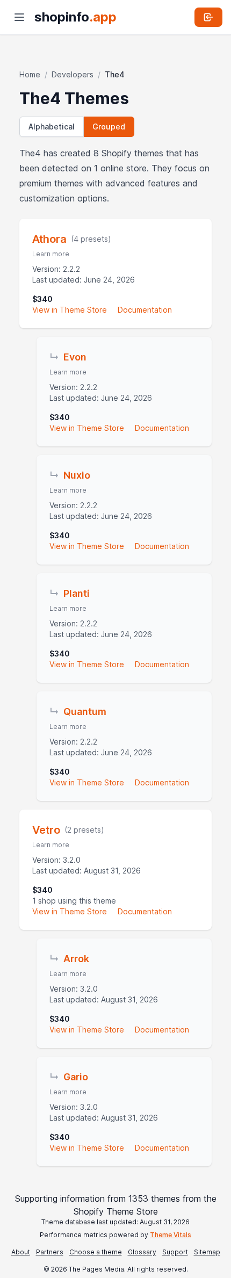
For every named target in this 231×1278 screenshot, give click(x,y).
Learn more (50, 254)
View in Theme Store (69, 309)
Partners (49, 1252)
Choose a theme (95, 1252)
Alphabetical (51, 126)
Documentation (145, 309)
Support (175, 1252)
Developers (72, 74)
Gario (75, 1076)
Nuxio (76, 475)
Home (29, 74)
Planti (76, 593)
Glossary (142, 1252)
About (20, 1252)
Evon (74, 357)
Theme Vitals (170, 1235)
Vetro (46, 830)
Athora (49, 239)
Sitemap (207, 1252)
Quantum (84, 711)
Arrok (76, 958)
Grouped (108, 126)
